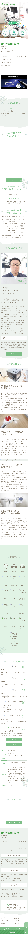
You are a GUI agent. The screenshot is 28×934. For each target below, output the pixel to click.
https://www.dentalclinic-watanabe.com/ (16, 763)
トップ (3, 918)
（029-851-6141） (21, 895)
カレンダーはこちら (14, 180)
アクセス (16, 923)
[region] (14, 115)
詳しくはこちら (14, 353)
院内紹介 (14, 739)
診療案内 (16, 918)
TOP (26, 932)
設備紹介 (14, 744)
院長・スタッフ (5, 920)
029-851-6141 (10, 51)
